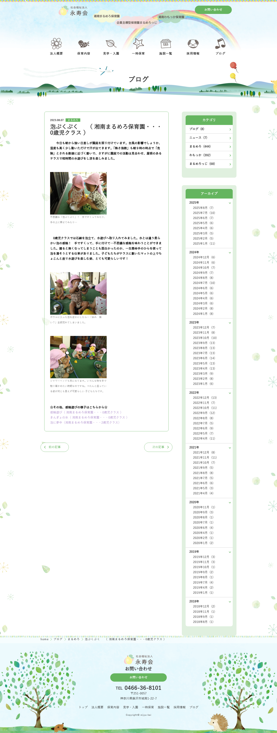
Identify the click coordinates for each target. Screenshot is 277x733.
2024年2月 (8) (203, 308)
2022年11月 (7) (204, 403)
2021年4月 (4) (203, 493)
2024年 (194, 252)
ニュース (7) (198, 137)
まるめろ (73, 120)
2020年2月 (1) (203, 538)
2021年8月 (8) (203, 473)
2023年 (194, 322)
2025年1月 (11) (204, 243)
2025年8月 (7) (203, 208)
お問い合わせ (213, 9)
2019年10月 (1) (204, 567)
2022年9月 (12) (204, 413)
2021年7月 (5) (203, 478)
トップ (83, 707)
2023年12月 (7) (204, 327)
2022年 (194, 392)
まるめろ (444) (200, 146)
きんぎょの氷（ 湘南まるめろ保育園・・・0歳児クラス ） (90, 417)
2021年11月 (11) (205, 457)
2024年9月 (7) (203, 273)
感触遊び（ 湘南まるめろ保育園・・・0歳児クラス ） (86, 412)
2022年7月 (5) (203, 423)
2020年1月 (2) (203, 543)
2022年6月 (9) (203, 428)
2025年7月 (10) (204, 213)
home (45, 639)
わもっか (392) (200, 155)
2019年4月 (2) (203, 587)
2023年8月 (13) (204, 348)
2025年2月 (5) (203, 238)
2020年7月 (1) (203, 522)
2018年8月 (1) (203, 622)
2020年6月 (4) (203, 528)
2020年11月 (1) (204, 507)
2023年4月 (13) (204, 368)
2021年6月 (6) (203, 483)
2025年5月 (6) (203, 223)
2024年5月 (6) (203, 293)
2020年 (194, 502)
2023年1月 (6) (203, 384)
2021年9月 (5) (203, 468)
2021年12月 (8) (204, 452)
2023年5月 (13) (204, 363)
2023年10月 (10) (205, 338)
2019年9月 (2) (203, 572)
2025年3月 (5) (203, 233)
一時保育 (148, 707)
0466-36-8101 (143, 688)
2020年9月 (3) (203, 512)
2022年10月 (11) (205, 408)
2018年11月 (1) (204, 611)
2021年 (194, 447)
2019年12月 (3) (204, 557)
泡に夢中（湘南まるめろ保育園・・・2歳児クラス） (85, 422)
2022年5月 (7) (203, 433)
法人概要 (97, 707)
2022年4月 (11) (204, 438)
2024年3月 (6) (203, 303)
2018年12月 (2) (204, 606)
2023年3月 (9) (203, 373)
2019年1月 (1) (203, 592)
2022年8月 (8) (203, 418)
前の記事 (55, 447)
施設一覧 (164, 707)
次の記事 (158, 447)
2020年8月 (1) (203, 517)
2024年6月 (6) (203, 288)
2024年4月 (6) (203, 298)
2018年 (194, 601)
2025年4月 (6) (203, 228)
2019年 (194, 551)
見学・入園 (130, 707)
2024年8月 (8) (203, 278)
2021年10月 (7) (204, 462)
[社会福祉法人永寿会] (73, 10)
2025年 (194, 202)
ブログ (59, 639)
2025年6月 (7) (203, 218)
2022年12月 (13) (205, 398)
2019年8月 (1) (203, 577)
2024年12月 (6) (204, 257)
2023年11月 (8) (204, 332)
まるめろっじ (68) (202, 164)
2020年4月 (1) (203, 533)
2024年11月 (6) (204, 262)
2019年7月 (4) (203, 582)
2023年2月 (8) (203, 379)
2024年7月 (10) (204, 283)
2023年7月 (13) (204, 353)
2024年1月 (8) (203, 314)
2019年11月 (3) (204, 562)
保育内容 (113, 707)
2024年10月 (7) (204, 267)
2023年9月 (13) (204, 343)
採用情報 (180, 707)
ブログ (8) (196, 129)
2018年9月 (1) (203, 617)
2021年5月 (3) (203, 488)
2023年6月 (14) (204, 358)
